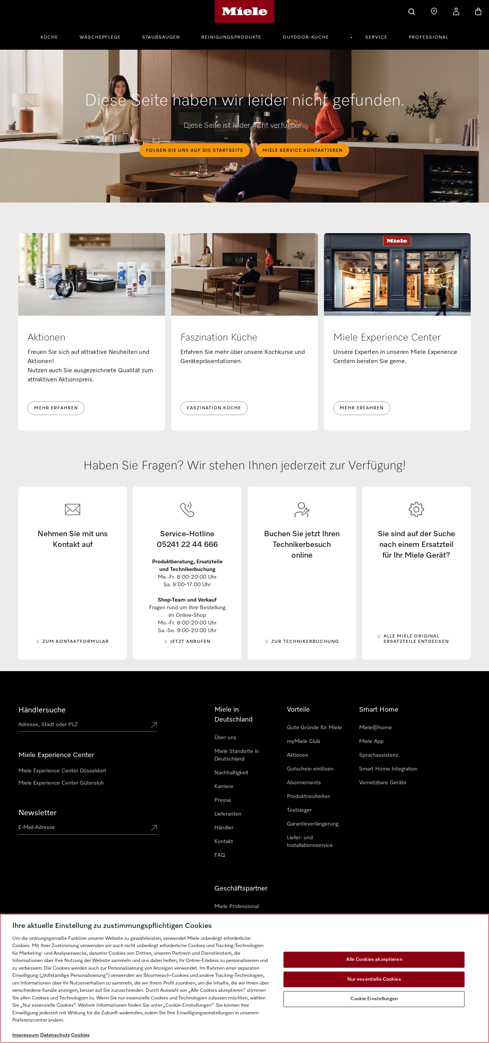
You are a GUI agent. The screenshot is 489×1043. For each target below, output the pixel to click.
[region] (244, 978)
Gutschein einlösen (310, 769)
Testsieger (299, 810)
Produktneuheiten (308, 796)
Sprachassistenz (378, 755)
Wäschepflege (100, 37)
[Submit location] (154, 726)
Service (376, 37)
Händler (223, 828)
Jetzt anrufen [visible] (190, 641)
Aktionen (297, 755)
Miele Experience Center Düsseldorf (62, 771)
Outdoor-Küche (306, 37)
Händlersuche (42, 710)
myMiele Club (303, 741)
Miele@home (375, 727)
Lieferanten (227, 814)
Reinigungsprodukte (231, 37)
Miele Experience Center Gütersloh (61, 783)
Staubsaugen (161, 37)
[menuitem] (53, 36)
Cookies (80, 1035)
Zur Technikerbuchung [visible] (305, 641)
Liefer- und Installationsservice (310, 841)
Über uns (225, 737)
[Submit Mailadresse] (154, 828)
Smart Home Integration (388, 769)
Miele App (371, 741)
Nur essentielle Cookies (374, 979)
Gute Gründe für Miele (314, 727)
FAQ (219, 855)
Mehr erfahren (56, 408)
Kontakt (223, 841)
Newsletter (37, 813)
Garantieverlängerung (312, 824)
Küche (49, 37)
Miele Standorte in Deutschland (236, 755)
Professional (429, 37)
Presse (222, 800)
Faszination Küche (214, 408)
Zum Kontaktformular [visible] (75, 641)
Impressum (25, 1035)
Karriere (223, 786)
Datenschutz (55, 1035)
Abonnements (304, 782)
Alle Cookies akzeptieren (374, 959)
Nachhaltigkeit (231, 772)
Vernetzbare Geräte (382, 782)
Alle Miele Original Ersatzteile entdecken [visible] (416, 639)
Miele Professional (236, 906)
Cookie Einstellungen (374, 998)
